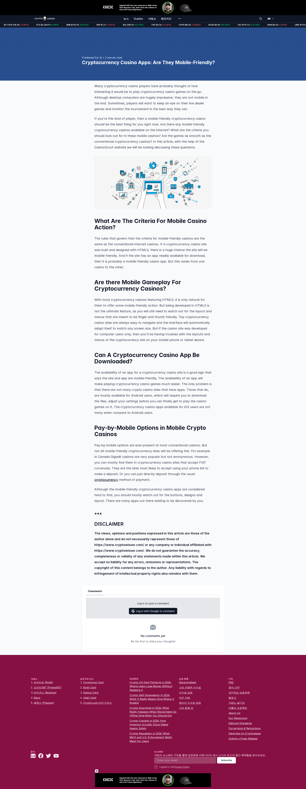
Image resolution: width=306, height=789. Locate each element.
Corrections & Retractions (245, 728)
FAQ (231, 682)
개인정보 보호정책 (239, 692)
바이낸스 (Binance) (45, 692)
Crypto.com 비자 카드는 (97, 702)
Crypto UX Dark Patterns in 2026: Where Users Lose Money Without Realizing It (151, 686)
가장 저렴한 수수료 (190, 687)
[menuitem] (126, 19)
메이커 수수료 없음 (190, 702)
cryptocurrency (106, 480)
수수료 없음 (186, 692)
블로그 (232, 697)
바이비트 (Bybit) (43, 682)
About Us (234, 713)
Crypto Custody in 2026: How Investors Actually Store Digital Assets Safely (149, 724)
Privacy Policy (182, 767)
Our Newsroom (238, 718)
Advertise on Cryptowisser (245, 733)
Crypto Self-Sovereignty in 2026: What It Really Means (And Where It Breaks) (152, 699)
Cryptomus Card (93, 682)
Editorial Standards (240, 723)
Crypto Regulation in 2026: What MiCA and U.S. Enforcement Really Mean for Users (151, 737)
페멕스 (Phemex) (44, 702)
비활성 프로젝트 (238, 708)
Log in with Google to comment (155, 611)
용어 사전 (234, 687)
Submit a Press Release (243, 738)
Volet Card (89, 697)
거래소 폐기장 (237, 702)
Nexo (37, 697)
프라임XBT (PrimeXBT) (47, 687)
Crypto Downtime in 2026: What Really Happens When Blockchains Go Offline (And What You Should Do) (153, 711)
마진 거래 (184, 697)
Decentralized (187, 682)
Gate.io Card (90, 692)
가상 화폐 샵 (186, 708)
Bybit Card (89, 687)
